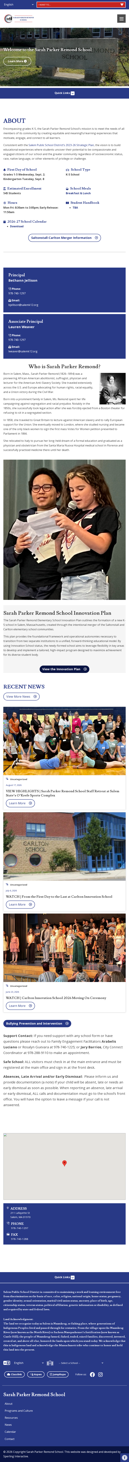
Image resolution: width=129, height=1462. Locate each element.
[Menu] (121, 18)
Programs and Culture (19, 1411)
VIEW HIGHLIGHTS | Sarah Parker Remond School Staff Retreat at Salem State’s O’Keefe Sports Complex (62, 793)
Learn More (16, 61)
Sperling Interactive (15, 1456)
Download (17, 226)
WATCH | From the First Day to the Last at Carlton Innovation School (59, 897)
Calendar (10, 1432)
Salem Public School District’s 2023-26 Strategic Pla (60, 145)
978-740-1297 (17, 293)
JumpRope (59, 1374)
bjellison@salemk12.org (23, 305)
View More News (18, 696)
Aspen (37, 1374)
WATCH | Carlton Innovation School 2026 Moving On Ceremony (56, 998)
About (8, 1404)
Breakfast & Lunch (78, 193)
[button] (124, 1457)
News (8, 1425)
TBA (75, 207)
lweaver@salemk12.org (22, 351)
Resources (11, 1418)
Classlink (16, 1374)
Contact (9, 1439)
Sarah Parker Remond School (34, 1395)
